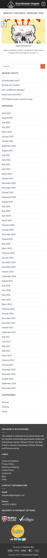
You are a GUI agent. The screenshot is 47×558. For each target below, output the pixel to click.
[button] (3, 4)
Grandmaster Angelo (30, 555)
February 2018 (8, 309)
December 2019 (9, 234)
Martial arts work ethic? (11, 95)
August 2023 (7, 118)
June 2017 (6, 342)
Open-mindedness (23, 46)
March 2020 (7, 220)
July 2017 (6, 337)
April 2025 (6, 113)
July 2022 (6, 127)
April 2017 (6, 351)
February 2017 (8, 360)
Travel (4, 412)
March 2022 (7, 132)
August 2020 (7, 202)
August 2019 (7, 239)
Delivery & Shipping (10, 467)
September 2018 (9, 276)
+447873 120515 (9, 504)
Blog (4, 476)
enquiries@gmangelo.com (13, 495)
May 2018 (6, 295)
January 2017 (7, 365)
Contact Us (6, 473)
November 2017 (9, 323)
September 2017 (9, 332)
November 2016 (9, 374)
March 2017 (7, 356)
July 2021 (6, 155)
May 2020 (6, 211)
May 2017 (6, 346)
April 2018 (6, 300)
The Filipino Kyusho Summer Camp (17, 99)
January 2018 (7, 314)
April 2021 (6, 169)
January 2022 (7, 137)
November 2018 (9, 267)
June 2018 (6, 290)
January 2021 (7, 178)
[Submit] (42, 66)
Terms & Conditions (10, 461)
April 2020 (6, 216)
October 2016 (7, 379)
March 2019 (7, 248)
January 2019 (7, 258)
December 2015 (9, 388)
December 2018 (9, 262)
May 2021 (6, 164)
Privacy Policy (8, 464)
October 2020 (7, 192)
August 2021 (7, 151)
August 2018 (7, 281)
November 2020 (9, 188)
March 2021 (7, 174)
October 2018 (7, 272)
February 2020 (8, 225)
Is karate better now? (11, 81)
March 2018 (7, 304)
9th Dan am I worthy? (11, 85)
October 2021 (7, 141)
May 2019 (6, 244)
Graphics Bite (28, 547)
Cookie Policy (8, 470)
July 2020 (6, 206)
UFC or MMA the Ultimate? (13, 90)
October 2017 (7, 328)
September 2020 (9, 197)
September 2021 (9, 146)
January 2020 (7, 230)
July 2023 (6, 123)
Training (5, 407)
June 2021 (6, 160)
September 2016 (9, 383)
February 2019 (8, 253)
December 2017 (9, 318)
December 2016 (9, 370)
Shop (4, 479)
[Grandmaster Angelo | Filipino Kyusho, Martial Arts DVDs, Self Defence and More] (23, 4)
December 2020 (9, 183)
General (5, 402)
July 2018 (6, 286)
